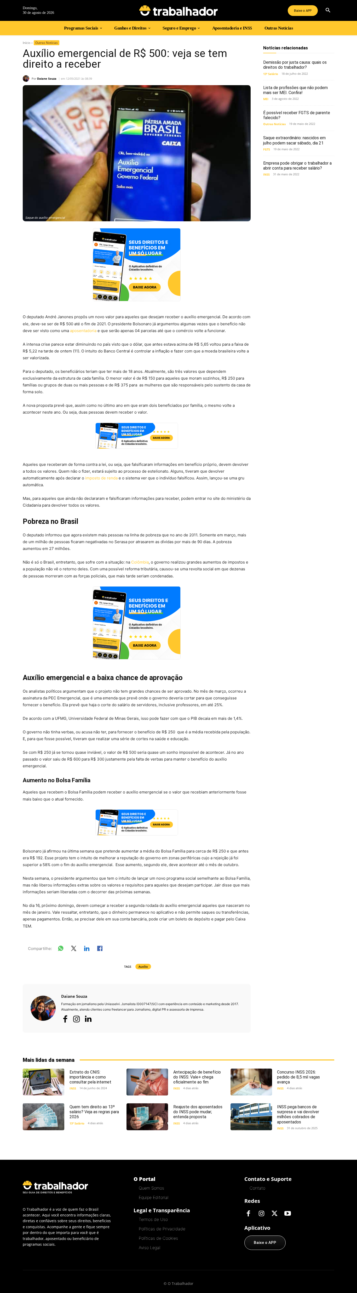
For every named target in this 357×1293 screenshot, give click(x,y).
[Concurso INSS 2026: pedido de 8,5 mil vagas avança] (251, 1082)
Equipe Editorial (153, 1197)
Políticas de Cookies (158, 1238)
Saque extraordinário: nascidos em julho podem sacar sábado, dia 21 (294, 140)
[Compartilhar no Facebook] (100, 949)
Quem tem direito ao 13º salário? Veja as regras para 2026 (94, 1111)
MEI (265, 99)
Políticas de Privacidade (162, 1228)
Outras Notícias (46, 42)
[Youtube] (287, 1214)
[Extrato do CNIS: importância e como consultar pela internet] (43, 1082)
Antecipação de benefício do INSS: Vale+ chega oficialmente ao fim (197, 1077)
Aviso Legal (149, 1247)
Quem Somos (151, 1188)
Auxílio (143, 967)
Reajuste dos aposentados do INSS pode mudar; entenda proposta (197, 1111)
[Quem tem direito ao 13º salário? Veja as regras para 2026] (43, 1116)
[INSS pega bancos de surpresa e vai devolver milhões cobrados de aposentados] (251, 1116)
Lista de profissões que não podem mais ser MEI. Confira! (295, 90)
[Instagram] (76, 1019)
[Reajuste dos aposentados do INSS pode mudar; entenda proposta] (147, 1116)
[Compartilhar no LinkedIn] (87, 949)
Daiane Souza (46, 78)
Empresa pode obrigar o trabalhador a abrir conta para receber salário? (297, 166)
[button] (328, 10)
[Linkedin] (88, 1019)
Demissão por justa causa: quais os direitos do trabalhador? (295, 65)
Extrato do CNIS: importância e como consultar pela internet (90, 1077)
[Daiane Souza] (27, 78)
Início (26, 42)
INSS (266, 174)
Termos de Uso (153, 1219)
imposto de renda (101, 478)
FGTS (266, 149)
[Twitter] (274, 1214)
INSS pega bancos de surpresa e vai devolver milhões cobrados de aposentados (298, 1114)
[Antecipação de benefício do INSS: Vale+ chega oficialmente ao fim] (147, 1082)
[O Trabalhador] (178, 10)
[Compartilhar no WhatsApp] (60, 949)
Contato (257, 1188)
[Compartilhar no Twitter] (73, 949)
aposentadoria (83, 330)
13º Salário (270, 74)
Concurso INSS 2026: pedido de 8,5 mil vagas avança (298, 1077)
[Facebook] (65, 1019)
